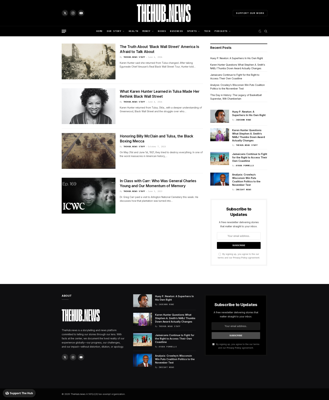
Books (162, 31)
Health (133, 31)
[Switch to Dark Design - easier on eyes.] (260, 31)
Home (99, 31)
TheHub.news (78, 394)
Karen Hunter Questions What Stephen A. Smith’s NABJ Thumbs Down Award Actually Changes (248, 135)
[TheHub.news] (164, 13)
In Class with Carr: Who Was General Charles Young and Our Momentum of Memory (158, 183)
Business (176, 31)
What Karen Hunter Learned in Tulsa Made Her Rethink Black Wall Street (159, 94)
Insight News (243, 189)
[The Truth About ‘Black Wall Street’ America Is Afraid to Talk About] (88, 61)
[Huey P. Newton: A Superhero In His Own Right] (219, 116)
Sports (192, 31)
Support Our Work (250, 13)
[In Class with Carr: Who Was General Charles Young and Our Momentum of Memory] (88, 196)
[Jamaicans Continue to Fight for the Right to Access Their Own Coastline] (219, 158)
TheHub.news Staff (134, 57)
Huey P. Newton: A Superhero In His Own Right (236, 58)
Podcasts (221, 31)
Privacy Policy (240, 257)
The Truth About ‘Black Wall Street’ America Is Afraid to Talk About (159, 49)
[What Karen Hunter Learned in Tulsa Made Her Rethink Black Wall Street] (88, 106)
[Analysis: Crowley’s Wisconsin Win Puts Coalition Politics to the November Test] (219, 179)
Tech (207, 31)
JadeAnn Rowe (243, 120)
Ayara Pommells (245, 165)
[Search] (265, 31)
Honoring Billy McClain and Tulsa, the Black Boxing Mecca (156, 138)
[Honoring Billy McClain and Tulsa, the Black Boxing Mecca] (88, 151)
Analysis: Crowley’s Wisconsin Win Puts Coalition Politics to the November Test (246, 179)
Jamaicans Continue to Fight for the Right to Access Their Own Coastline (249, 157)
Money (146, 31)
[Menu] (64, 31)
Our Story (114, 31)
